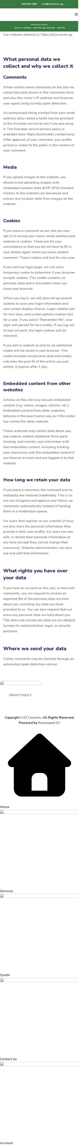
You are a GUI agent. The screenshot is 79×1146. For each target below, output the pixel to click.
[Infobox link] (26, 4)
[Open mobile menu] (76, 14)
